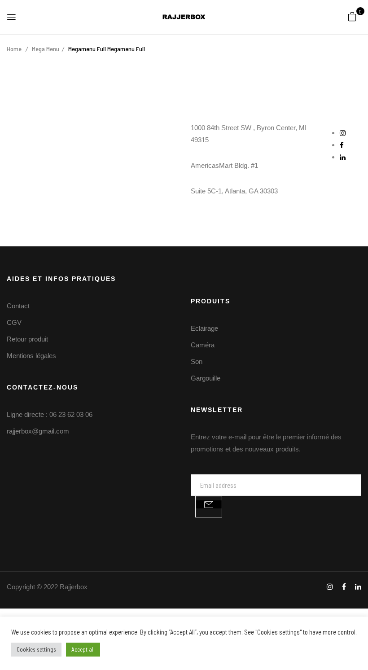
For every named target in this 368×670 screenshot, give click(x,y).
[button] (352, 16)
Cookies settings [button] (36, 649)
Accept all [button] (83, 649)
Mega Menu (45, 49)
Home (14, 49)
